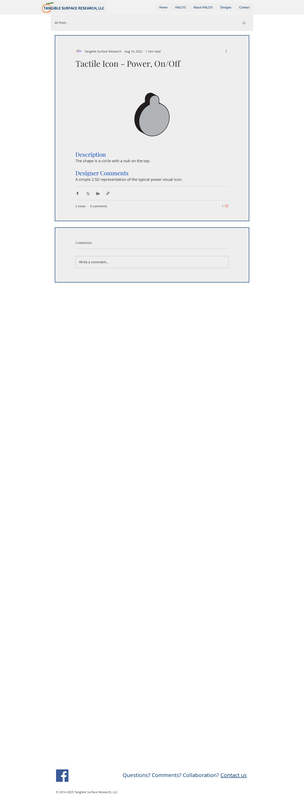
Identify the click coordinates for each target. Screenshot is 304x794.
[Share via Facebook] (77, 193)
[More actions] (226, 51)
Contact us (233, 775)
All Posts (60, 23)
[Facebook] (62, 775)
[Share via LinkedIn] (98, 193)
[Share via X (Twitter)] (88, 193)
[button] (244, 22)
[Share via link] (108, 193)
